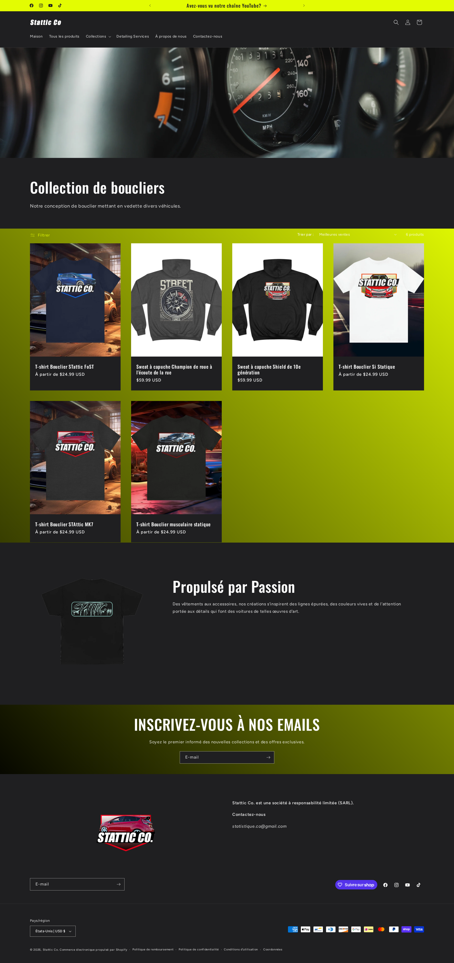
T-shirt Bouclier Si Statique (367, 366)
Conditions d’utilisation (241, 949)
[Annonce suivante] (304, 6)
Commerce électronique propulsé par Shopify (93, 949)
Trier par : (305, 234)
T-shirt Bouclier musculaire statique (173, 524)
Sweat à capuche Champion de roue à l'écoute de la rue (174, 369)
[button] (98, 36)
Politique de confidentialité (199, 949)
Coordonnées (272, 949)
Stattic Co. (51, 949)
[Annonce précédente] (150, 6)
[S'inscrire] (268, 757)
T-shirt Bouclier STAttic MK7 (64, 524)
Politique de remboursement (152, 949)
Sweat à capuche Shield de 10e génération (269, 369)
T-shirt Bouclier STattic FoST (64, 366)
